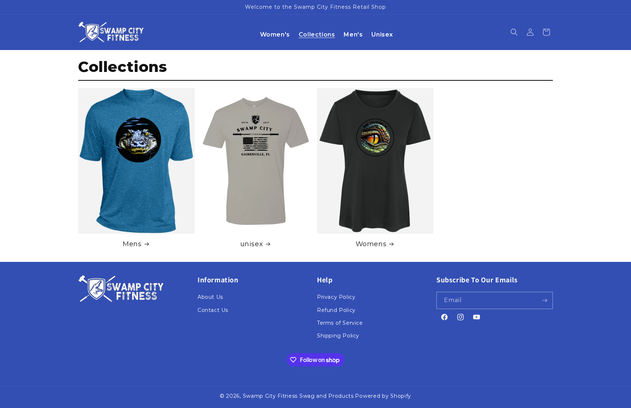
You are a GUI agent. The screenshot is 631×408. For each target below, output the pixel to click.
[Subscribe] (544, 300)
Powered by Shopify (383, 396)
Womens (371, 244)
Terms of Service (340, 323)
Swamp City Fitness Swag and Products (298, 396)
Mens (132, 244)
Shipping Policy (338, 335)
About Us (210, 297)
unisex (251, 244)
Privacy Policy (336, 297)
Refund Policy (336, 310)
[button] (514, 32)
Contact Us (213, 310)
